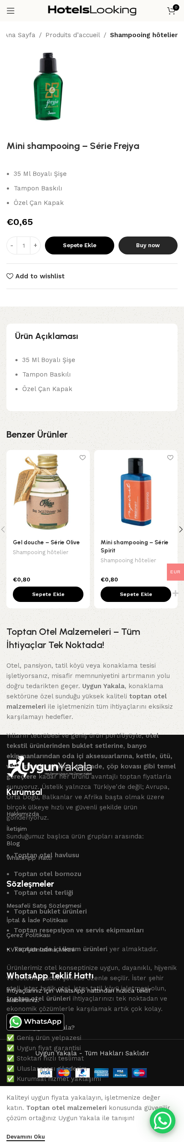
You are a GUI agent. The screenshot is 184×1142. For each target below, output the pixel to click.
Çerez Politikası (28, 935)
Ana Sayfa (20, 35)
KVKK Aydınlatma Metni (40, 949)
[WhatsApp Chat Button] (162, 1120)
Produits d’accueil (72, 35)
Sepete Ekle (79, 245)
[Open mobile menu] (10, 10)
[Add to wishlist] (82, 457)
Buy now (148, 245)
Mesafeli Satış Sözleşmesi (43, 905)
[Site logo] (92, 10)
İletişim (16, 828)
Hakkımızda (22, 813)
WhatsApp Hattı (29, 857)
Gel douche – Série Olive (46, 542)
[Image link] (49, 766)
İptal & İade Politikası (37, 920)
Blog (13, 843)
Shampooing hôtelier (144, 35)
